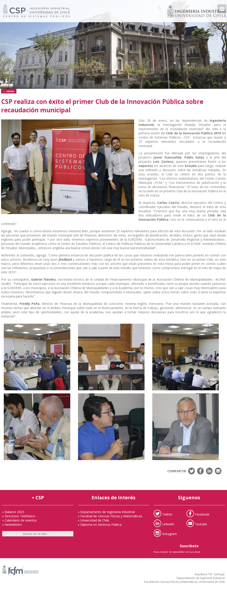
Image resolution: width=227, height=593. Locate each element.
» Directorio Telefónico (18, 516)
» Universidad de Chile (93, 520)
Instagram (169, 534)
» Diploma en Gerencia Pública (99, 524)
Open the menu (221, 8)
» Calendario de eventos (19, 520)
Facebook (202, 514)
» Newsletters (12, 524)
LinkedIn (168, 524)
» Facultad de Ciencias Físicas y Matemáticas (110, 516)
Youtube (201, 524)
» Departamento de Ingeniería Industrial (106, 512)
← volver (8, 91)
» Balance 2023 (13, 512)
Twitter (167, 514)
